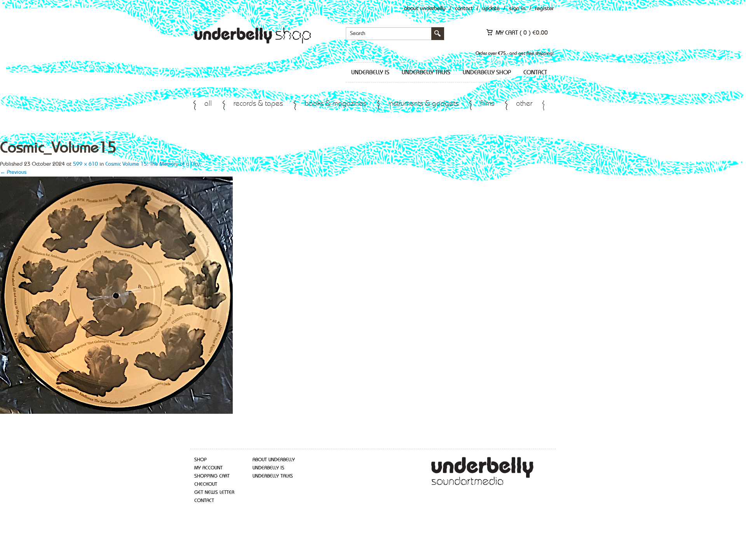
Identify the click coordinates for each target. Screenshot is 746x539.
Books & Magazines (335, 104)
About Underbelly (425, 9)
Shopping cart (212, 476)
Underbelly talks (426, 73)
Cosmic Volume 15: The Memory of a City (152, 164)
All (208, 104)
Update (491, 9)
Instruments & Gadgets (423, 104)
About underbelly (274, 459)
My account (208, 468)
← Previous (13, 172)
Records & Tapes (258, 104)
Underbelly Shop (487, 73)
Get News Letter (214, 492)
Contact (464, 9)
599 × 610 (85, 164)
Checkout (205, 484)
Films (487, 104)
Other (524, 104)
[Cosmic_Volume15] (116, 294)
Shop (200, 459)
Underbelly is (370, 73)
